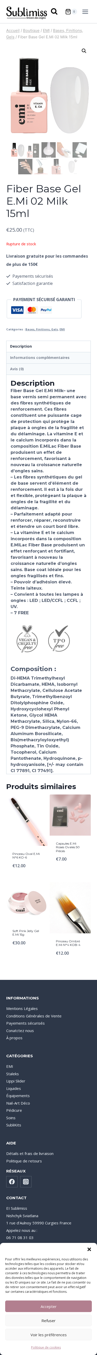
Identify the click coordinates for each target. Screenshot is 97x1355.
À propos (14, 1037)
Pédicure (14, 1110)
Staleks (12, 1073)
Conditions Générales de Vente (34, 1015)
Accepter (49, 1306)
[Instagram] (26, 1181)
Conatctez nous (20, 1030)
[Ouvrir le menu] (86, 11)
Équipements (18, 1095)
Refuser (48, 1320)
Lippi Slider (15, 1080)
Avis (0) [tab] (17, 368)
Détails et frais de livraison (30, 1153)
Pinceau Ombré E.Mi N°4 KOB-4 (68, 943)
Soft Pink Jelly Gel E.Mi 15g (25, 932)
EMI (62, 329)
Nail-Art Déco (18, 1103)
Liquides (13, 1088)
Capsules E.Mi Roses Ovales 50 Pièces (68, 847)
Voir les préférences (49, 1334)
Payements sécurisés (25, 1023)
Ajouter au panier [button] (27, 875)
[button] (89, 1249)
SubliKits (13, 1124)
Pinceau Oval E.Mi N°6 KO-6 (26, 855)
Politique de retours (24, 1160)
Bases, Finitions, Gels (41, 329)
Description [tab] (21, 346)
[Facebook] (12, 1181)
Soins (11, 1117)
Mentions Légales (22, 1008)
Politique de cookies (46, 1347)
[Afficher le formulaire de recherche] (54, 11)
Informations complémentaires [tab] (40, 357)
